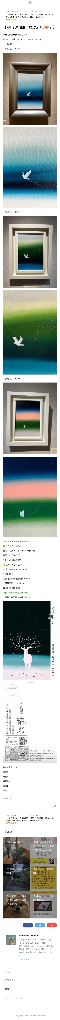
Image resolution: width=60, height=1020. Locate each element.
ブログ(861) (7, 798)
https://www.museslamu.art (15, 592)
